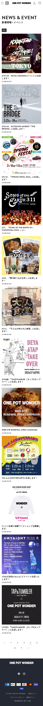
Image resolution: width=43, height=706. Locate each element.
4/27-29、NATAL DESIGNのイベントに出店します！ (21, 77)
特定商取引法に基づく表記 (22, 701)
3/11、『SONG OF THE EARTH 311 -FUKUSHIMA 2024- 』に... (18, 228)
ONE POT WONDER (19, 693)
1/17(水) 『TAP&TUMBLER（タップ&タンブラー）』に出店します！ (21, 628)
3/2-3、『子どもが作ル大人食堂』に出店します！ (21, 330)
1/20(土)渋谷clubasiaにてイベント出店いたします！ (20, 577)
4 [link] (30, 643)
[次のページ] (28, 648)
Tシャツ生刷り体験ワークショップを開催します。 (21, 527)
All (4, 30)
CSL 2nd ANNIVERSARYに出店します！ (20, 478)
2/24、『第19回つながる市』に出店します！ (20, 279)
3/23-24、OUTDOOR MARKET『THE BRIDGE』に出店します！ (18, 127)
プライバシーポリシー (17, 697)
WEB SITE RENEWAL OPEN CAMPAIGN (19, 430)
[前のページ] (4, 642)
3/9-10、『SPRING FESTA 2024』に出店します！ (21, 178)
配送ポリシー (31, 697)
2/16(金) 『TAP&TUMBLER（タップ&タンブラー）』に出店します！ (21, 380)
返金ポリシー (32, 693)
